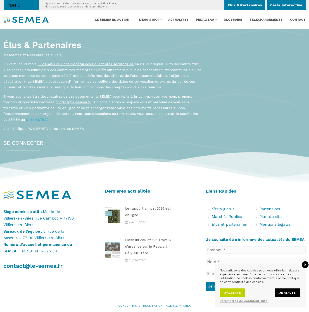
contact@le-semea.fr (33, 266)
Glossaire (233, 19)
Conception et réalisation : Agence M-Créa (154, 305)
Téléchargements (266, 19)
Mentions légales (274, 224)
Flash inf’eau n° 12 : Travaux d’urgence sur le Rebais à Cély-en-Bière (148, 246)
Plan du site (270, 216)
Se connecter (23, 143)
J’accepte (232, 292)
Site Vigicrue (223, 209)
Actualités (178, 19)
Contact (298, 19)
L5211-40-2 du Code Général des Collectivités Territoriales (86, 64)
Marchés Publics (227, 216)
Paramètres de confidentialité (244, 301)
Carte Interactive (286, 5)
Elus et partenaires (229, 224)
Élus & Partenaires (245, 5)
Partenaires (269, 209)
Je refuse (287, 292)
